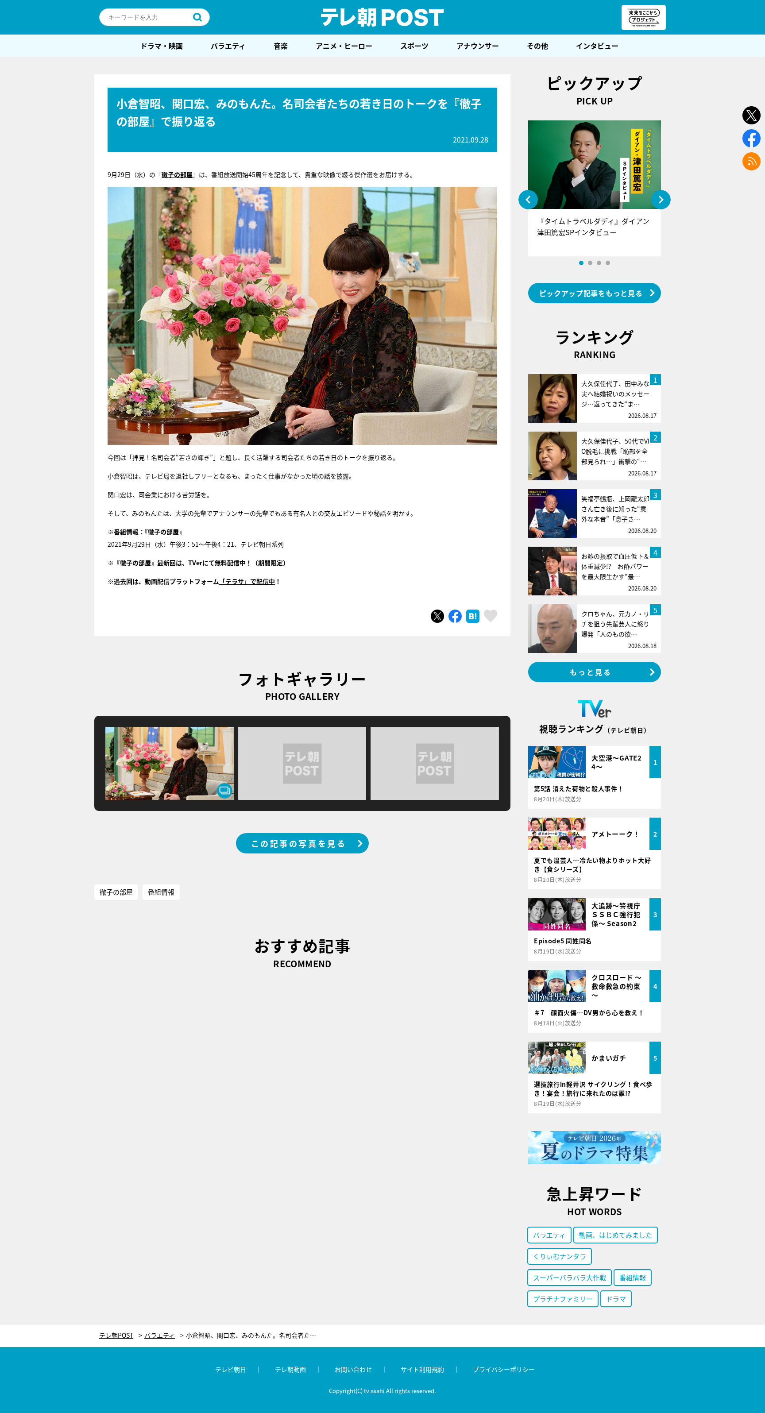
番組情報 (161, 891)
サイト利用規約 (422, 1369)
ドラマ (616, 1298)
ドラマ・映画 (161, 45)
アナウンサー (477, 45)
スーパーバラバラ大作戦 (569, 1277)
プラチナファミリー (563, 1298)
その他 (537, 45)
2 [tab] (590, 263)
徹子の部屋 (163, 531)
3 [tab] (599, 263)
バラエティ (228, 45)
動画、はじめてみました (615, 1234)
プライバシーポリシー (504, 1369)
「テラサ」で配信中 (247, 581)
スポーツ (414, 45)
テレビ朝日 (230, 1369)
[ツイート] (437, 616)
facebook (751, 138)
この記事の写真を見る (299, 843)
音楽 (281, 45)
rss (751, 161)
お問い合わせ (353, 1369)
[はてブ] (472, 616)
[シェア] (455, 616)
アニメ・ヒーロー (344, 45)
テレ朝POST (382, 17)
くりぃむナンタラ (559, 1256)
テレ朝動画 (290, 1369)
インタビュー (597, 45)
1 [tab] (581, 263)
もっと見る (591, 672)
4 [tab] (608, 263)
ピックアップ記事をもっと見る (591, 293)
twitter (751, 115)
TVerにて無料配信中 (217, 562)
